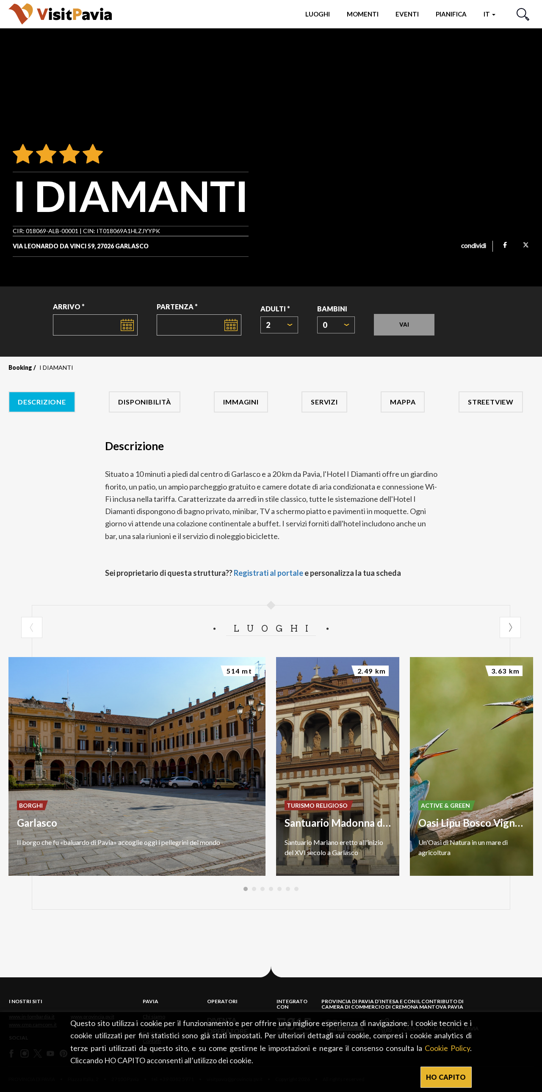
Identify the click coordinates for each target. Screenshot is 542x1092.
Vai (404, 324)
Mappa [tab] (402, 402)
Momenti (363, 14)
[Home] (60, 14)
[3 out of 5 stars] (68, 154)
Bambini (332, 309)
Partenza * (177, 307)
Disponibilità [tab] (144, 402)
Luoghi (317, 14)
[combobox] (279, 324)
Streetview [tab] (491, 402)
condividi (473, 246)
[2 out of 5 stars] (44, 154)
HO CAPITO (446, 1077)
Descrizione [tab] (42, 402)
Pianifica (451, 14)
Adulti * (275, 309)
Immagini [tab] (240, 402)
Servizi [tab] (324, 402)
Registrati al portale (268, 573)
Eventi (407, 14)
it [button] (487, 14)
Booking (20, 367)
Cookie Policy (447, 1048)
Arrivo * (69, 307)
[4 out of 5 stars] (91, 154)
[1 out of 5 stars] (23, 154)
